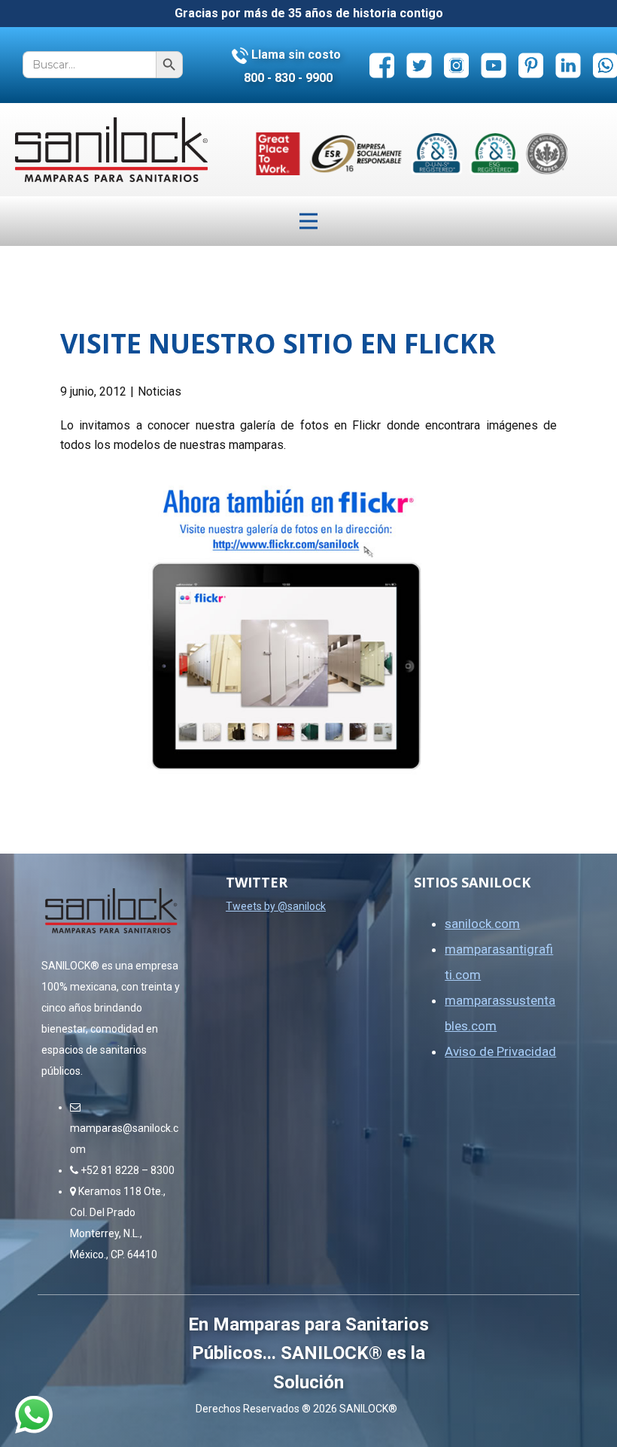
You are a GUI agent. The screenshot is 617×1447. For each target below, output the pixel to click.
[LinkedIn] (567, 65)
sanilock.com (482, 923)
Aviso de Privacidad (500, 1051)
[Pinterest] (530, 65)
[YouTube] (493, 65)
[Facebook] (381, 65)
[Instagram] (456, 65)
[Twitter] (418, 65)
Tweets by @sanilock (276, 906)
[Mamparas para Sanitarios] (111, 150)
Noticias (159, 391)
